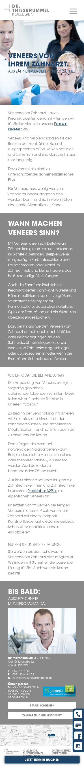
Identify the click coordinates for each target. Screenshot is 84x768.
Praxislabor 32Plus (42, 490)
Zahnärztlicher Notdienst (42, 715)
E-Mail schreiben (42, 705)
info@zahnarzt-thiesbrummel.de (33, 677)
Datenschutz (61, 750)
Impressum (59, 753)
